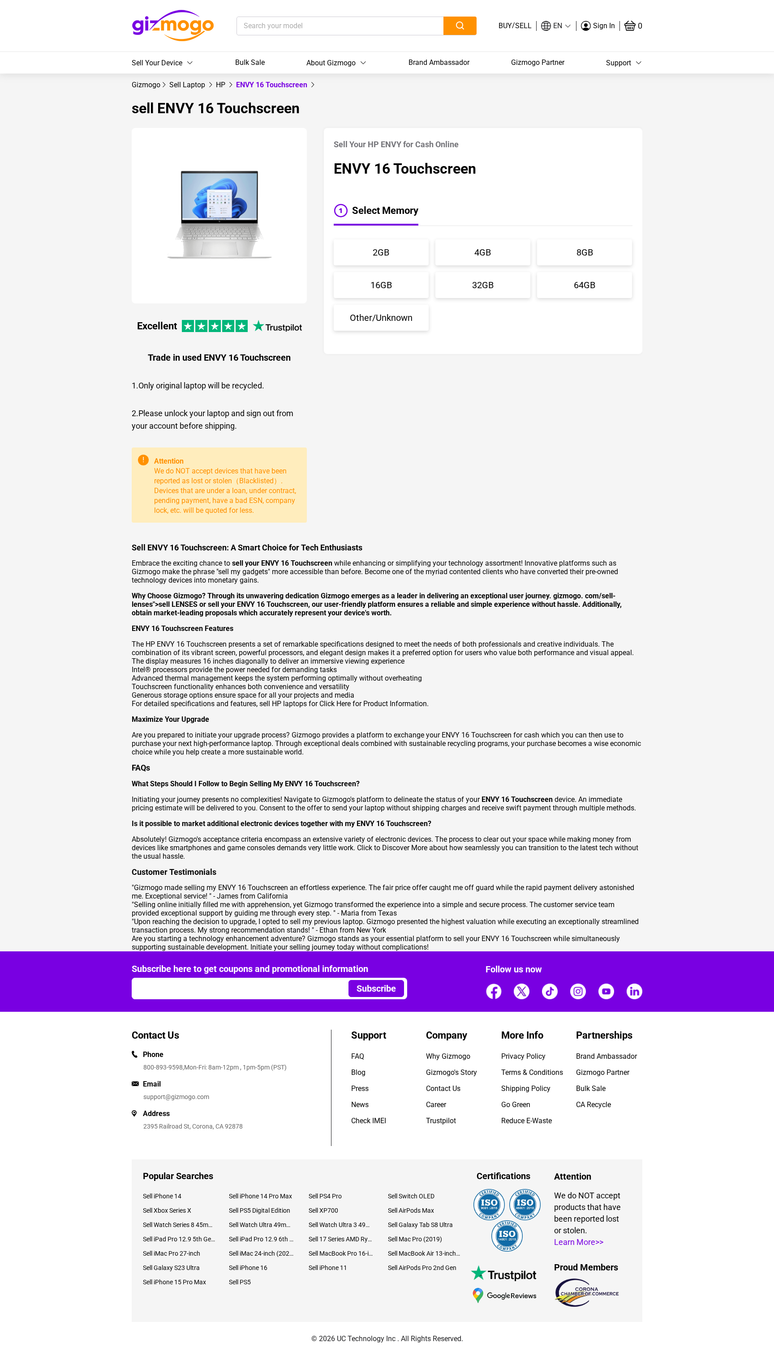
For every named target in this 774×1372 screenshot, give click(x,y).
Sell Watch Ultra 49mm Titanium (262, 1224)
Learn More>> (578, 1242)
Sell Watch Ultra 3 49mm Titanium (341, 1224)
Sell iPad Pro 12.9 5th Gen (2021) (179, 1239)
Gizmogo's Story (451, 1072)
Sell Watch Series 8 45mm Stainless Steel (179, 1224)
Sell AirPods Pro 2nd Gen (422, 1267)
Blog (358, 1072)
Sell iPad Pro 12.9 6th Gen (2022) (262, 1239)
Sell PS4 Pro (325, 1196)
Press (360, 1088)
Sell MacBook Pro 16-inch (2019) (341, 1253)
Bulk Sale (250, 62)
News (360, 1104)
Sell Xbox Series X (167, 1210)
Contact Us (443, 1088)
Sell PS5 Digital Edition (259, 1210)
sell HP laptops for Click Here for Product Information (343, 703)
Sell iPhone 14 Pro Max (260, 1196)
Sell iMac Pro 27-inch (171, 1253)
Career (436, 1104)
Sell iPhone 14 (162, 1196)
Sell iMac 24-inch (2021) (262, 1253)
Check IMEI (368, 1120)
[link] (146, 85)
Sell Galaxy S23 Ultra (171, 1267)
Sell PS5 (240, 1282)
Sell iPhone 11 (328, 1267)
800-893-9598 (163, 1067)
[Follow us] (494, 991)
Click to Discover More (392, 848)
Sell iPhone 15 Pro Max (174, 1282)
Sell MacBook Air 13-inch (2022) (424, 1253)
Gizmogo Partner (537, 62)
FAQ (357, 1056)
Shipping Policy (525, 1088)
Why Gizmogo (448, 1056)
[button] (556, 26)
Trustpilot (441, 1120)
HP (221, 85)
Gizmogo (146, 85)
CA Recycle (593, 1104)
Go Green (515, 1104)
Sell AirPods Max (411, 1210)
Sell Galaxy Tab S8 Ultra (420, 1224)
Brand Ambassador (438, 62)
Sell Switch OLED (411, 1196)
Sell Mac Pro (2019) (415, 1239)
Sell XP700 (323, 1210)
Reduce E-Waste (526, 1120)
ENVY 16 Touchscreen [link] (272, 85)
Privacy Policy (523, 1056)
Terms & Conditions (532, 1072)
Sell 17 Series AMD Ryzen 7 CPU (341, 1239)
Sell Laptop (188, 85)
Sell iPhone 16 (248, 1267)
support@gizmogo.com (176, 1096)
